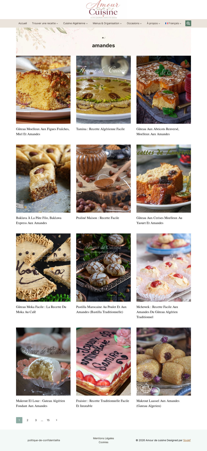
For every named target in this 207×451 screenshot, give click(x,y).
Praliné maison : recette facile (97, 217)
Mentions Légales (103, 438)
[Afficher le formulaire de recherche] (188, 23)
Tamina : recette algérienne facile (100, 129)
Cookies (103, 442)
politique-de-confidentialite (44, 440)
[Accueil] (103, 37)
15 (48, 420)
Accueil (22, 23)
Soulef (187, 440)
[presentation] (43, 90)
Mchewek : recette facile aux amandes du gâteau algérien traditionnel (157, 311)
